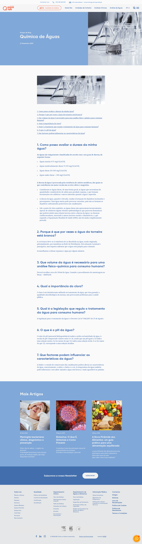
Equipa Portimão (19, 508)
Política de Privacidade (86, 536)
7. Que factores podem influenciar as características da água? (61, 133)
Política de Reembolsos (116, 509)
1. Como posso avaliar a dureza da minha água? (55, 111)
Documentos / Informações (57, 514)
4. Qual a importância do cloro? (49, 124)
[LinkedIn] (40, 536)
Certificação (37, 500)
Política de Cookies (119, 505)
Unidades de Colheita (83, 8)
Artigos (114, 495)
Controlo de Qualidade (41, 497)
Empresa (16, 500)
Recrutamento (18, 518)
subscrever (90, 475)
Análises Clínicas (100, 8)
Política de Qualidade (40, 495)
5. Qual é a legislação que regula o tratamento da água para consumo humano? (68, 127)
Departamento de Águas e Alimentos (80, 493)
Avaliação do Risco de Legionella (79, 505)
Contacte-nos (44, 2)
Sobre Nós (68, 8)
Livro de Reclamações (117, 502)
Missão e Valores (19, 495)
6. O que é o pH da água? (46, 130)
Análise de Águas (116, 8)
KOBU (104, 536)
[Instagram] (45, 536)
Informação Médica (100, 492)
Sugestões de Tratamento (80, 502)
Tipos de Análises (58, 497)
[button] (136, 538)
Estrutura (17, 503)
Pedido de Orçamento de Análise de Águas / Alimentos (80, 510)
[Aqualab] (8, 8)
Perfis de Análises (58, 503)
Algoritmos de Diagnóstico (97, 498)
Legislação (76, 499)
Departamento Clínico (58, 493)
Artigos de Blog (25, 33)
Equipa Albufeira (19, 505)
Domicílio (56, 509)
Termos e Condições (119, 513)
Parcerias (17, 515)
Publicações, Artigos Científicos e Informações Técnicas (100, 503)
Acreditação (37, 503)
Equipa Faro (17, 510)
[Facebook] (36, 536)
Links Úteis (17, 513)
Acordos (55, 511)
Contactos (116, 492)
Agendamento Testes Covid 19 (59, 500)
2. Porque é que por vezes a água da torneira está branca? (59, 115)
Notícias (115, 498)
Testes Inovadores (98, 495)
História (16, 497)
